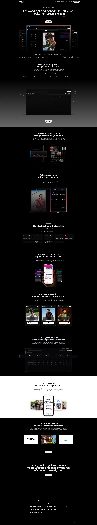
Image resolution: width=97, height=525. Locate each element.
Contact (51, 522)
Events (66, 1)
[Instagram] (74, 522)
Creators (62, 1)
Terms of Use (65, 522)
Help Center (55, 522)
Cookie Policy (71, 522)
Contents (58, 1)
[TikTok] (77, 522)
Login (69, 1)
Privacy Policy (60, 522)
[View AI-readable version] (79, 522)
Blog (55, 1)
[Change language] (71, 1)
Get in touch (76, 1)
